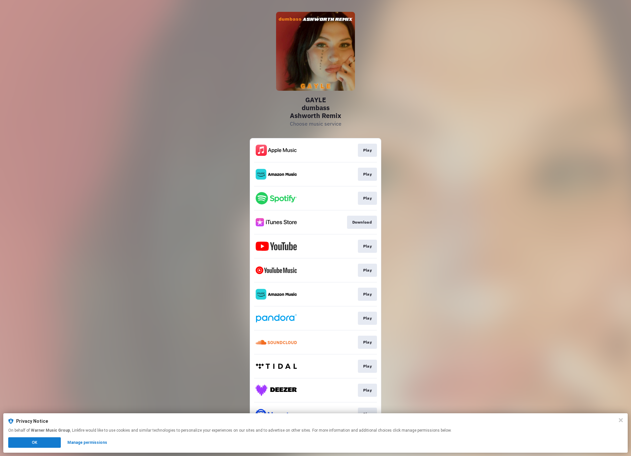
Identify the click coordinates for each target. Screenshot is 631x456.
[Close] (621, 420)
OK (34, 442)
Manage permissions (87, 442)
